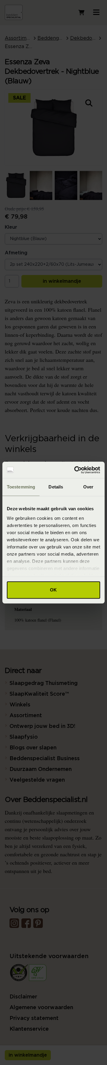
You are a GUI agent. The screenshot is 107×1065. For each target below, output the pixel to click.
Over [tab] (88, 486)
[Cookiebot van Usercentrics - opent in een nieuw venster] (75, 470)
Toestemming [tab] (21, 486)
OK (53, 589)
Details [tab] (55, 486)
